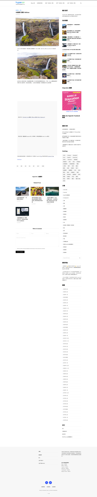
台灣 (73, 161)
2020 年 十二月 (66, 365)
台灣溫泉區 (65, 163)
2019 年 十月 (65, 395)
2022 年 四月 (65, 327)
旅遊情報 (17, 10)
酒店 (64, 178)
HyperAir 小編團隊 (37, 176)
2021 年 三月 (65, 360)
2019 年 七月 (65, 401)
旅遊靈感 (70, 170)
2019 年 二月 (65, 414)
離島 (73, 178)
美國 (64, 176)
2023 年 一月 (65, 305)
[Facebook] (46, 482)
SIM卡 (64, 159)
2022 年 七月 (65, 319)
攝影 (21, 166)
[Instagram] (50, 482)
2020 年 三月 (65, 384)
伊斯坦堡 (75, 159)
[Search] (80, 3)
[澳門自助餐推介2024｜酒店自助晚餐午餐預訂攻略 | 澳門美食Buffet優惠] (37, 191)
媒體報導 (64, 208)
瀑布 (33, 166)
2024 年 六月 (65, 289)
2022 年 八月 (65, 316)
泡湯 (64, 174)
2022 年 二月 (65, 332)
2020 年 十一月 (66, 368)
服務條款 (43, 486)
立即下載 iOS (41, 460)
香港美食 (64, 249)
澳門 (64, 230)
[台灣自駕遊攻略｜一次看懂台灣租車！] (22, 191)
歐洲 (20, 10)
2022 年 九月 (65, 313)
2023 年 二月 (65, 302)
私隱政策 (48, 486)
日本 (75, 170)
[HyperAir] (22, 3)
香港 (64, 180)
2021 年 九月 (65, 343)
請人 (39, 457)
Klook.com (19, 159)
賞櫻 (77, 176)
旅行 (77, 168)
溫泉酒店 (74, 174)
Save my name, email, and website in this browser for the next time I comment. (31, 248)
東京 (79, 170)
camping (69, 155)
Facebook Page (51, 156)
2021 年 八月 (65, 346)
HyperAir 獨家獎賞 (66, 195)
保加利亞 (64, 161)
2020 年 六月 (65, 379)
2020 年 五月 (65, 381)
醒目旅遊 (64, 236)
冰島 (17, 166)
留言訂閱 (63, 434)
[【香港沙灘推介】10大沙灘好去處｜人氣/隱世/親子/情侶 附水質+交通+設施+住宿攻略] (52, 191)
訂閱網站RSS (64, 431)
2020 (64, 155)
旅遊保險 (64, 170)
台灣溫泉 (78, 161)
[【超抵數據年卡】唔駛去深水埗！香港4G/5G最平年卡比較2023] (22, 211)
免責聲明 (54, 486)
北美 (64, 200)
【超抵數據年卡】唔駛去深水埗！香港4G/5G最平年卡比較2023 (22, 219)
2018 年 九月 (65, 420)
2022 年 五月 (65, 324)
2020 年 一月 (65, 390)
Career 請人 (65, 189)
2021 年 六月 (65, 351)
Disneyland (75, 155)
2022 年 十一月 (66, 308)
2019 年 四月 (65, 409)
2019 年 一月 (65, 417)
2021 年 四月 (65, 357)
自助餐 (68, 176)
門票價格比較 (65, 241)
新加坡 (72, 168)
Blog (41, 156)
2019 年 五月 (65, 406)
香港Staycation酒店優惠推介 (68, 244)
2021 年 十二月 (66, 338)
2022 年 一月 (65, 335)
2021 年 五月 (65, 354)
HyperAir (69, 157)
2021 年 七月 (65, 349)
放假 (25, 166)
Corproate (65, 192)
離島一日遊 (78, 178)
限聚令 (68, 178)
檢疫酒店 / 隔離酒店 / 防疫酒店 (68, 225)
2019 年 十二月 (66, 392)
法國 (77, 172)
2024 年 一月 (65, 294)
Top (49, 493)
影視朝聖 (64, 211)
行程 (73, 176)
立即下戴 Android (42, 463)
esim (64, 157)
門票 (64, 238)
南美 (64, 203)
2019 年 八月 (65, 398)
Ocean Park (75, 157)
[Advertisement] (37, 93)
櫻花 (64, 172)
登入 (63, 428)
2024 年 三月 (65, 291)
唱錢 (77, 163)
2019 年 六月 (65, 403)
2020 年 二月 (65, 387)
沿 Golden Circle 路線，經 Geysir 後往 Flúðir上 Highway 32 (34, 117)
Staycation (70, 159)
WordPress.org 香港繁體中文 (67, 436)
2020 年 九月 (65, 373)
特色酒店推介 (65, 233)
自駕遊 (43, 166)
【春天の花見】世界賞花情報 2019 (71, 274)
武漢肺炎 (72, 172)
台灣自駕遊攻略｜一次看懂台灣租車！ (69, 129)
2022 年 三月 (65, 330)
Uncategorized (65, 197)
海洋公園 (68, 174)
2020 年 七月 (65, 376)
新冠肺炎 (64, 214)
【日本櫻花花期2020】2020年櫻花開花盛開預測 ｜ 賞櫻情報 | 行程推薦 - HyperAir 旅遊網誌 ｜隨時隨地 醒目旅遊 (71, 273)
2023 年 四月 (65, 297)
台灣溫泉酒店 (72, 163)
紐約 (79, 174)
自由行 (38, 166)
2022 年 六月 (65, 321)
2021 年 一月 (65, 362)
